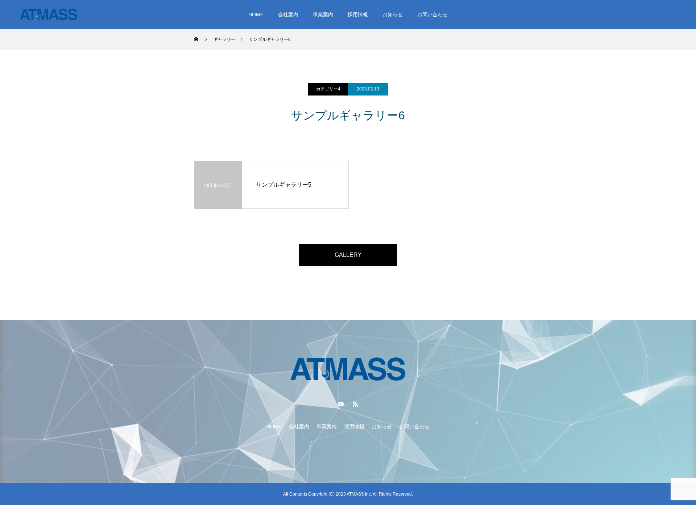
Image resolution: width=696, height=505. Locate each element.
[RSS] (355, 404)
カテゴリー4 (328, 89)
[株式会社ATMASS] (48, 14)
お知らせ (392, 14)
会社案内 (288, 14)
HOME (256, 14)
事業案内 (323, 14)
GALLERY (348, 255)
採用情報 (358, 14)
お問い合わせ (432, 14)
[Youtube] (340, 404)
